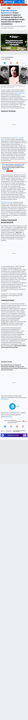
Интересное (9, 431)
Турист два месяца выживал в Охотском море (19, 431)
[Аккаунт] (26, 1)
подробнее (4, 399)
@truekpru (9, 417)
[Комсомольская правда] (8, 2)
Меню (1, 1)
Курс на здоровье (17, 4)
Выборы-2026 (3, 4)
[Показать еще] (23, 63)
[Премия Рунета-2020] (13, 1)
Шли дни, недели (6, 202)
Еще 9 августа (19, 93)
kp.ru (25, 421)
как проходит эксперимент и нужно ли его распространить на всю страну (13, 167)
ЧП (4, 431)
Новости (9, 4)
